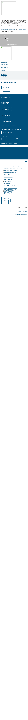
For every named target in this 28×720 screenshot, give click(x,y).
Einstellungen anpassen (19, 138)
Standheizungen (8, 179)
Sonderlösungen (8, 177)
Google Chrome (12, 29)
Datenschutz (11, 138)
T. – (22, 211)
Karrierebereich (4, 138)
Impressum (3, 139)
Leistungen (4, 62)
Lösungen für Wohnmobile (10, 170)
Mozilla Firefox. (22, 29)
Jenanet (15, 143)
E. (15, 214)
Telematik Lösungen (9, 174)
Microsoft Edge (4, 29)
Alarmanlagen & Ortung (10, 172)
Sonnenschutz (7, 181)
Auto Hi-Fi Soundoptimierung (11, 165)
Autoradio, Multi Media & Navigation (13, 168)
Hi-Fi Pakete (7, 183)
